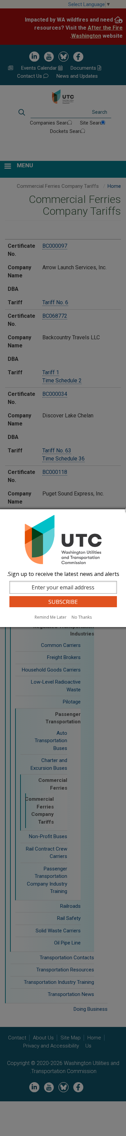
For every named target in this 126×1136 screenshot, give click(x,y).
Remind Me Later (51, 617)
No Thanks (82, 617)
